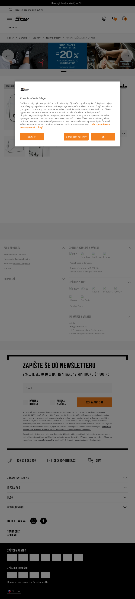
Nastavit (32, 136)
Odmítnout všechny (76, 136)
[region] (67, 114)
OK (103, 136)
